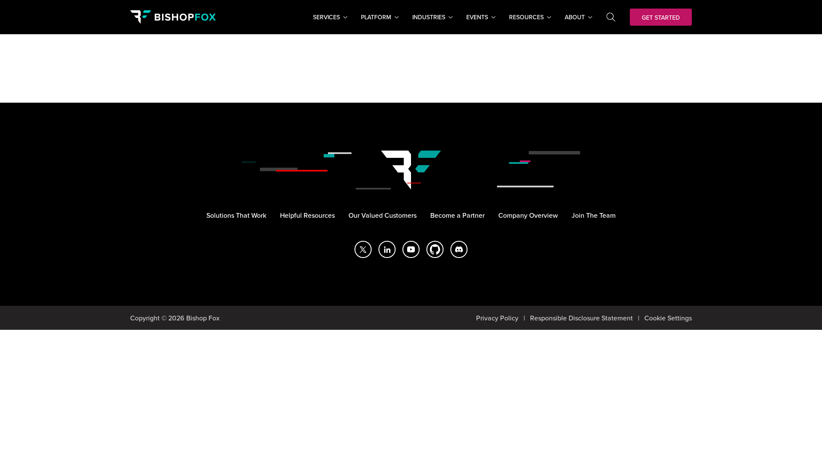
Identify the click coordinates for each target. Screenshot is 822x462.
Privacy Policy (497, 318)
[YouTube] (411, 249)
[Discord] (459, 249)
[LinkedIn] (387, 249)
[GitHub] (435, 249)
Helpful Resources (307, 215)
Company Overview (528, 215)
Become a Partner (457, 215)
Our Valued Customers (382, 215)
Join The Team (594, 215)
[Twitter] (363, 249)
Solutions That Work (236, 215)
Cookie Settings (668, 318)
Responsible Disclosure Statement (581, 318)
